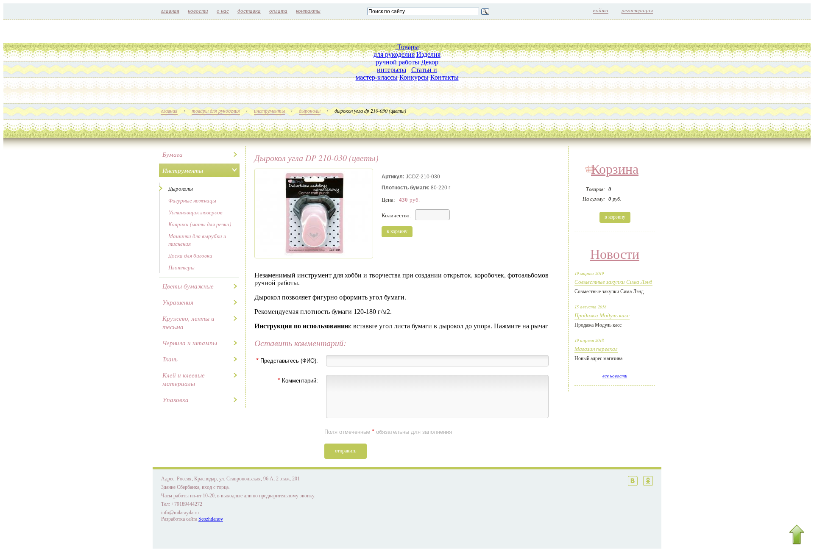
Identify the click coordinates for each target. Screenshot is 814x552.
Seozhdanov (210, 519)
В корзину (615, 217)
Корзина (614, 169)
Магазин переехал (596, 348)
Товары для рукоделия (396, 50)
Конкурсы (414, 77)
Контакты (444, 77)
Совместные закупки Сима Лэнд (613, 282)
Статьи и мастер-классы (397, 73)
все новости (614, 376)
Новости (614, 254)
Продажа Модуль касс (602, 315)
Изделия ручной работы (408, 58)
